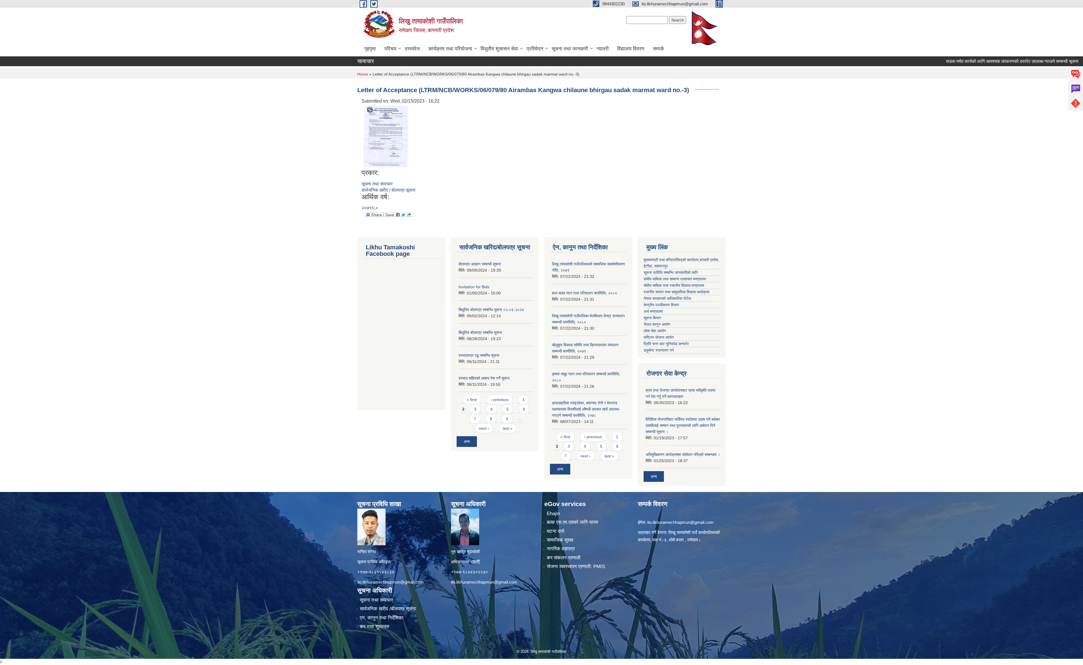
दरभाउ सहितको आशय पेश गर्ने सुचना (484, 378)
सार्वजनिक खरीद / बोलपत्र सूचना (388, 190)
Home (362, 74)
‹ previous (500, 399)
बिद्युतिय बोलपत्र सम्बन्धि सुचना (480, 332)
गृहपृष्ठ (370, 49)
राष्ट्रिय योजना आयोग (659, 337)
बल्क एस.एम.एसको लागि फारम (572, 522)
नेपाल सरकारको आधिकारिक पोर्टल (667, 298)
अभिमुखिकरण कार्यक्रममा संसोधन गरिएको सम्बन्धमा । (683, 454)
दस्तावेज (412, 49)
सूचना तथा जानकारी (570, 49)
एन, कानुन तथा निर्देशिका (381, 617)
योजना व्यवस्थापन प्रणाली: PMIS (576, 566)
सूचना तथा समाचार (377, 183)
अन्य (467, 441)
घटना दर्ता (555, 531)
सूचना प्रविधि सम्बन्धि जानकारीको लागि (671, 272)
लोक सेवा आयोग (655, 331)
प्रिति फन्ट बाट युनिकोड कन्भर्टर (666, 344)
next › (484, 428)
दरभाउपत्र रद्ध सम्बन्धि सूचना (479, 355)
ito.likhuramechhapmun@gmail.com (390, 582)
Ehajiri (553, 513)
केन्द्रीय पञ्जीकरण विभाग (661, 305)
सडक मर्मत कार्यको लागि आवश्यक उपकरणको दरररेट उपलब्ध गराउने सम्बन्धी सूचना (976, 61)
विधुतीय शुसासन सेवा (499, 49)
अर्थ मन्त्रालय (653, 311)
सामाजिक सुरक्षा (560, 540)
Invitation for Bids (474, 287)
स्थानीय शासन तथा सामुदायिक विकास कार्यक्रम (676, 292)
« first (472, 399)
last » (507, 428)
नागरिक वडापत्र (561, 548)
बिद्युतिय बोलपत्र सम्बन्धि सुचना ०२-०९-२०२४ (491, 309)
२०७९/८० (370, 207)
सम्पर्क (658, 49)
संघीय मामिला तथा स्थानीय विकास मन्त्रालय (674, 285)
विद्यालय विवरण (630, 49)
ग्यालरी (602, 49)
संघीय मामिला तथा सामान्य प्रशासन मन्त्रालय (675, 279)
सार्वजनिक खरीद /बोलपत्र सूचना (388, 608)
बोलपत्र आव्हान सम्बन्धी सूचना (480, 264)
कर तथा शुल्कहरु (374, 626)
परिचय (390, 49)
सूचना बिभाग (652, 318)
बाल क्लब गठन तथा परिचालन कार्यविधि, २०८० (584, 293)
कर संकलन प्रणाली (563, 557)
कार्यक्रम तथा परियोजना (450, 49)
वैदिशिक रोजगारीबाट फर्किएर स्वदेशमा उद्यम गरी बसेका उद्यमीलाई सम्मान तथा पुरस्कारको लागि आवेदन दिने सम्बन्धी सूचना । (683, 425)
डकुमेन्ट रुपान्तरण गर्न (659, 350)
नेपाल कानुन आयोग (657, 324)
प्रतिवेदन (535, 49)
